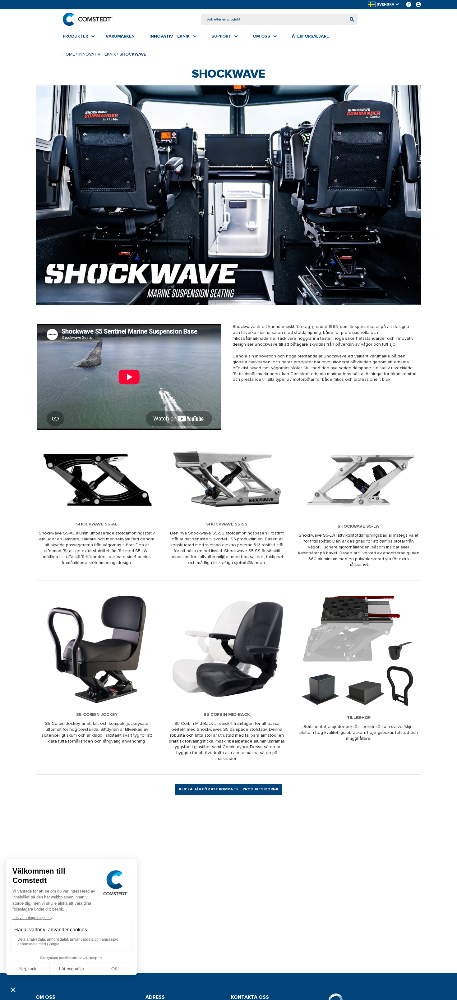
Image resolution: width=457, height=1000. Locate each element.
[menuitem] (78, 36)
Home (68, 54)
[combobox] (279, 19)
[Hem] (88, 19)
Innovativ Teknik (97, 54)
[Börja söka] (352, 19)
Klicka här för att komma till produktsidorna (228, 789)
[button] (384, 4)
